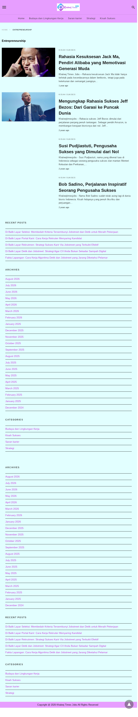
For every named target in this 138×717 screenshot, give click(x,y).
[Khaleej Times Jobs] (68, 7)
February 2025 (13, 394)
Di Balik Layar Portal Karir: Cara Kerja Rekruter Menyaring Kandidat (43, 238)
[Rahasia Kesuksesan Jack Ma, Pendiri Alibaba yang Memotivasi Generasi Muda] (28, 62)
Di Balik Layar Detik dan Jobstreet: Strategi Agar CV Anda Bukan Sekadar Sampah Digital (55, 251)
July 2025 (10, 362)
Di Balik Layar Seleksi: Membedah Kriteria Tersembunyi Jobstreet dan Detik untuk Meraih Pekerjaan (61, 231)
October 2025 (13, 343)
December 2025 (14, 330)
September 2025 (14, 349)
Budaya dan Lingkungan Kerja (46, 18)
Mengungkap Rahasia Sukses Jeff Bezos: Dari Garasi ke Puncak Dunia (93, 107)
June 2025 (11, 369)
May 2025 (11, 375)
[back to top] (129, 704)
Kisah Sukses (107, 18)
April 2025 (11, 381)
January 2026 (13, 323)
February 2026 (13, 317)
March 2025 (12, 388)
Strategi (91, 18)
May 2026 (11, 298)
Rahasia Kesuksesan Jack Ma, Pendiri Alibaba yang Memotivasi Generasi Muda (92, 62)
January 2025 (13, 401)
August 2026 (12, 278)
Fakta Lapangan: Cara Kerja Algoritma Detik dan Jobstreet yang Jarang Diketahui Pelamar (56, 257)
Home (21, 18)
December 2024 (14, 407)
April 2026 (11, 304)
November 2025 (14, 336)
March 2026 (12, 311)
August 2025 (12, 356)
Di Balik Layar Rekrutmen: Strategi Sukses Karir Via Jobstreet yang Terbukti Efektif (51, 244)
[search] (133, 7)
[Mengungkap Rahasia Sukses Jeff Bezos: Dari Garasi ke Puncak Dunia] (28, 106)
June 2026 (11, 291)
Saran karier (75, 18)
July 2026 (10, 285)
